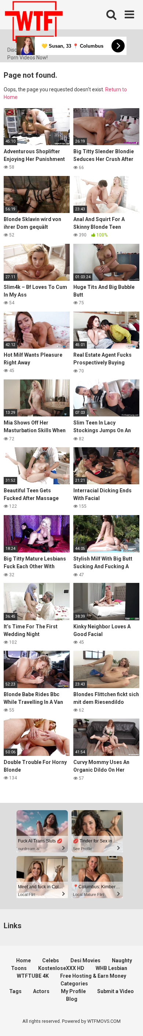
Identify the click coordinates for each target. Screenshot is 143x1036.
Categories (74, 984)
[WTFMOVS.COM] (34, 23)
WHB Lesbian (111, 968)
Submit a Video (115, 991)
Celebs (50, 960)
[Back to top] (129, 1021)
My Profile (73, 991)
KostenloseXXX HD (61, 968)
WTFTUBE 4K (33, 976)
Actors (41, 991)
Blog (71, 999)
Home (23, 960)
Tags (15, 991)
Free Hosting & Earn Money (93, 976)
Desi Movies (85, 960)
